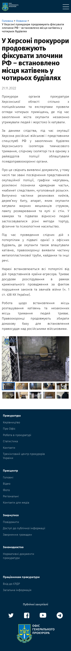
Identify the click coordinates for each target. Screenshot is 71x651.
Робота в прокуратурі (17, 435)
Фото (6, 490)
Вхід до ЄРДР (11, 584)
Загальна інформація (17, 590)
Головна (7, 21)
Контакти (9, 447)
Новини (21, 21)
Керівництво (11, 422)
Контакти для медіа (16, 502)
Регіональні (11, 496)
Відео (6, 483)
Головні (8, 477)
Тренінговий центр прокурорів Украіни (24, 456)
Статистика (10, 441)
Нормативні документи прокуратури (18, 556)
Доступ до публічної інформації (24, 528)
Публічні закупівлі (35, 604)
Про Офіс (9, 428)
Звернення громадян (17, 534)
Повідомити (11, 522)
